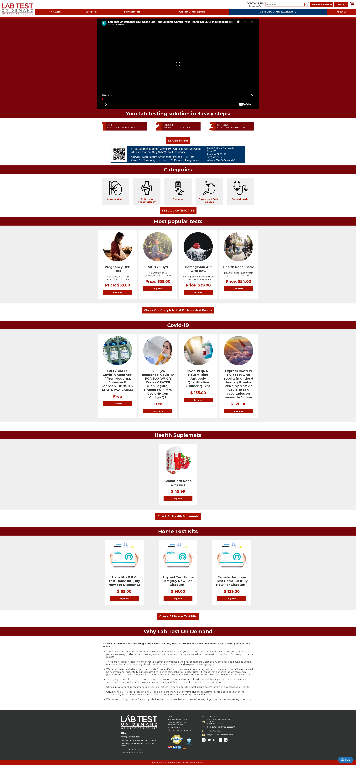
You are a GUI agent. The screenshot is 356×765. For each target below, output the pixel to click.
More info (118, 404)
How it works (54, 12)
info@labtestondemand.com (220, 735)
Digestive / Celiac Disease (209, 200)
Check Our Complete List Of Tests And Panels (178, 310)
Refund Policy (173, 727)
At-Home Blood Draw (321, 4)
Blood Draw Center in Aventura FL (278, 12)
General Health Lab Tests (132, 753)
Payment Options (175, 725)
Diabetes (178, 199)
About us (341, 12)
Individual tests (132, 12)
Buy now (117, 292)
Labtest (17, 8)
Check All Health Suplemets (178, 516)
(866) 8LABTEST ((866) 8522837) (221, 727)
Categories (91, 12)
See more (238, 288)
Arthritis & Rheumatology (147, 200)
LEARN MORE (178, 140)
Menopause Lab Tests (130, 737)
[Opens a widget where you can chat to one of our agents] (345, 760)
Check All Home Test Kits (178, 616)
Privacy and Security (176, 722)
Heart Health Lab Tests (131, 749)
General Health (240, 199)
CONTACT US (255, 3)
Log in (341, 4)
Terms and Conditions (177, 719)
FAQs (169, 716)
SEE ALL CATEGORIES (178, 210)
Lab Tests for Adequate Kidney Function (139, 740)
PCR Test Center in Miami (191, 12)
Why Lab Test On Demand (179, 730)
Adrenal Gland (115, 199)
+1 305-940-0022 (214, 731)
